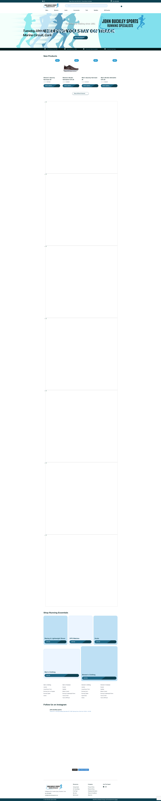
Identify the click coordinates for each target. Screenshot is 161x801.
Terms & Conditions (92, 793)
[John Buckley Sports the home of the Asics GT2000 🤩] (53, 719)
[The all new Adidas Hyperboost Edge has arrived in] (108, 730)
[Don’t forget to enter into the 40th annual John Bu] (108, 741)
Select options (48, 85)
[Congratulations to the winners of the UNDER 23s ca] (53, 752)
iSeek (116, 799)
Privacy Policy (91, 787)
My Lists (75, 793)
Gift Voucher (107, 10)
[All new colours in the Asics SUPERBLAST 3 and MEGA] (90, 741)
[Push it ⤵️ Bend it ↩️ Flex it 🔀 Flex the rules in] (53, 763)
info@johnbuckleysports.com (51, 795)
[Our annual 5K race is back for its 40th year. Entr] (71, 752)
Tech (87, 10)
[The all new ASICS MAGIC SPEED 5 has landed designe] (71, 763)
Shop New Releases (79, 37)
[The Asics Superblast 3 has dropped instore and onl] (108, 752)
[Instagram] (44, 1)
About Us (90, 795)
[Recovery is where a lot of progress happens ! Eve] (71, 730)
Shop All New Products (79, 93)
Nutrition (96, 10)
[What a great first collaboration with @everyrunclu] (71, 719)
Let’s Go (48, 641)
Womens (56, 10)
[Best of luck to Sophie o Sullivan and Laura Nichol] (90, 730)
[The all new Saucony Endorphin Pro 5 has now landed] (90, 752)
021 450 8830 (116, 1)
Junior (65, 10)
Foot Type (75, 791)
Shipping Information (92, 791)
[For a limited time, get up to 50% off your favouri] (90, 719)
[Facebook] (43, 1)
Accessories (76, 10)
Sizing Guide (76, 787)
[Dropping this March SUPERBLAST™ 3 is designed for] (90, 763)
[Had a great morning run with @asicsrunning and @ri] (53, 730)
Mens (47, 10)
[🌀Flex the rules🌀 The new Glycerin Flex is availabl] (108, 763)
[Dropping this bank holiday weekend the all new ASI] (71, 741)
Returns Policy (91, 789)
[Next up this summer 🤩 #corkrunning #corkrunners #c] (108, 719)
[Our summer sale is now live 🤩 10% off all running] (53, 741)
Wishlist (115, 5)
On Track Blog (76, 789)
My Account (117, 5)
